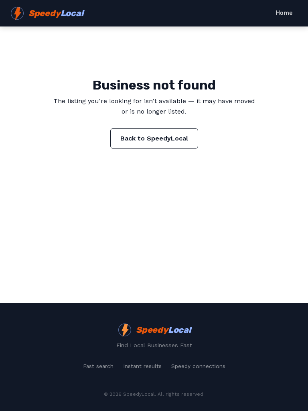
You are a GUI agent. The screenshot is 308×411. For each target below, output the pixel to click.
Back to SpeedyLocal (154, 138)
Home (284, 13)
